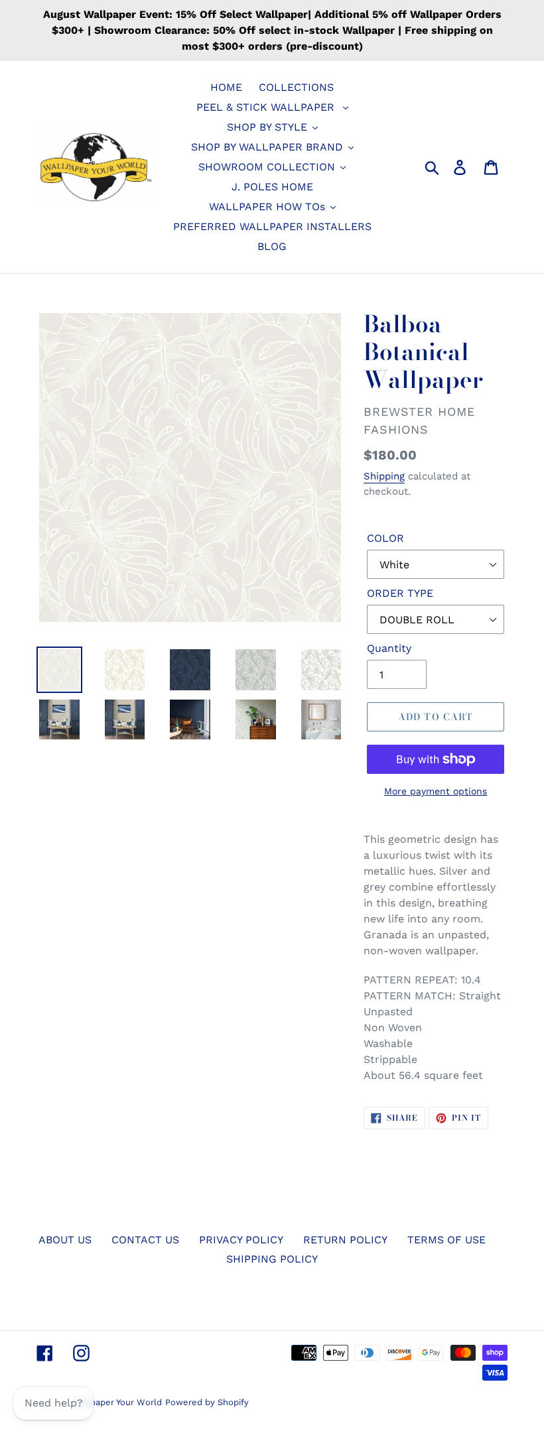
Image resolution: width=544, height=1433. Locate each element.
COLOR (385, 538)
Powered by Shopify (207, 1402)
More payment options (435, 791)
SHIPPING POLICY (272, 1259)
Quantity (389, 648)
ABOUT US (65, 1239)
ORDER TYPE (400, 593)
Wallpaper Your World (117, 1402)
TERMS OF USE (446, 1239)
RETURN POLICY (345, 1239)
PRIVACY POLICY (241, 1239)
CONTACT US (145, 1239)
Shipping (384, 476)
